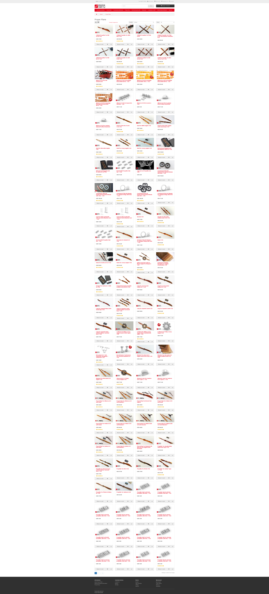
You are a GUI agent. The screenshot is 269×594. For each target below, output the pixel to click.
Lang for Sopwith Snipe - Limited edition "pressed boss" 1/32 (102, 333)
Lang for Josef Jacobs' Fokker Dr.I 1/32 (163, 286)
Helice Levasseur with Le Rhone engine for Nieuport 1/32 (144, 264)
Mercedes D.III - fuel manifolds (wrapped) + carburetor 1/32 (102, 356)
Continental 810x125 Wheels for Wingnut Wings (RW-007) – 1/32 (165, 194)
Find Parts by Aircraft (136, 10)
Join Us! (170, 10)
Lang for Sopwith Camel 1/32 (165, 308)
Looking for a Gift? (151, 10)
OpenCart (101, 591)
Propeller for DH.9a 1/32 (143, 468)
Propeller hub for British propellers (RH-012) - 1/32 (144, 515)
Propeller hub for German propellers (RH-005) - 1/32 (123, 560)
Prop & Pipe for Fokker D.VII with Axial (165, 401)
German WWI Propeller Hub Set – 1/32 (103, 240)
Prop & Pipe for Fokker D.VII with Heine (103, 424)
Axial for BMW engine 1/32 (144, 125)
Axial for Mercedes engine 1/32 (103, 148)
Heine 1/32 (160, 240)
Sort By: (131, 22)
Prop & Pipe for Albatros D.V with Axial (103, 401)
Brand (101, 14)
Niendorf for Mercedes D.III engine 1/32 (103, 379)
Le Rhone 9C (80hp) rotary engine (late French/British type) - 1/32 (144, 333)
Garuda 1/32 (140, 216)
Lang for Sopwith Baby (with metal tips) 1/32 (103, 309)
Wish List (158, 584)
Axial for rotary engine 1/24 (124, 148)
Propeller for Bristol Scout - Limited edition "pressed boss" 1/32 (103, 470)
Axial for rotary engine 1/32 (144, 148)
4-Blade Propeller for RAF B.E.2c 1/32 (102, 58)
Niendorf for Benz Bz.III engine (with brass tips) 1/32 (144, 355)
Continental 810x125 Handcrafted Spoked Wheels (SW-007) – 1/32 (144, 194)
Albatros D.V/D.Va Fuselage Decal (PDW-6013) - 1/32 (124, 81)
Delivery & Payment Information (101, 583)
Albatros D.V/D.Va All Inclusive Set (101, 81)
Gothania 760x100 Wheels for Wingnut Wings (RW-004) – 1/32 (144, 241)
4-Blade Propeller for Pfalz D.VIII (144, 35)
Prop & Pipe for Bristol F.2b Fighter (144, 401)
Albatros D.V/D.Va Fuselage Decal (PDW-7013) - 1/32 (144, 81)
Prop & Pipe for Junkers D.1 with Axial (103, 446)
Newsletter (158, 586)
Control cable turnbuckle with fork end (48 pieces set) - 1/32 (124, 218)
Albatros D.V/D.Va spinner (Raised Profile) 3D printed (103, 126)
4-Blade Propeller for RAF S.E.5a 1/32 (143, 58)
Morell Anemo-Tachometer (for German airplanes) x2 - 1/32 (124, 356)
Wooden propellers (101, 10)
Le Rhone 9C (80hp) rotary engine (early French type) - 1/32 (124, 333)
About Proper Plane (98, 582)
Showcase (144, 10)
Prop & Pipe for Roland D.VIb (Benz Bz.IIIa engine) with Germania (144, 447)
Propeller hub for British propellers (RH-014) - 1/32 (103, 538)
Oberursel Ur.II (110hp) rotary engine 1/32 (123, 379)
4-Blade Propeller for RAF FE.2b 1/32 (123, 58)
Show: (158, 22)
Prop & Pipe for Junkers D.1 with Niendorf (124, 446)
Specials (137, 586)
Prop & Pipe (109, 10)
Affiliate (137, 584)
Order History (159, 583)
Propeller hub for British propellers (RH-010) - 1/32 (103, 515)
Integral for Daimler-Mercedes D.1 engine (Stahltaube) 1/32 (163, 264)
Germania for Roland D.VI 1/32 (123, 240)
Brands (137, 582)
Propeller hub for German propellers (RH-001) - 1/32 (164, 538)
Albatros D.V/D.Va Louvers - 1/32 (144, 103)
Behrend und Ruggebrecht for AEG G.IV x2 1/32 (103, 171)
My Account (158, 582)
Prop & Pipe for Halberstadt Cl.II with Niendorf (165, 424)
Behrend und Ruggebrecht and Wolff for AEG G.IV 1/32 (165, 148)
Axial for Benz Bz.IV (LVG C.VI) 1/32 (123, 126)
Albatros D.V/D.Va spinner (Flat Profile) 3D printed (164, 103)
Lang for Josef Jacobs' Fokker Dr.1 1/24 (143, 286)
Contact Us (117, 582)
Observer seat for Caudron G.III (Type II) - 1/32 (165, 379)
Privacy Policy (97, 584)
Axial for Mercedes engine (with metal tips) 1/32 (164, 126)
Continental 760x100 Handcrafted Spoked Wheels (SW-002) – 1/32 (165, 172)
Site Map (116, 584)
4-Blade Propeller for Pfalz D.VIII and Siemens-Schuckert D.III (165, 36)
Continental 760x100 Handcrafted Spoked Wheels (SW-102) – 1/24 (103, 194)
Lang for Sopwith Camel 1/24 (144, 308)
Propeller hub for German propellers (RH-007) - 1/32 (164, 560)
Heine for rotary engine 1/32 (124, 262)
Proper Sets (127, 10)
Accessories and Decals (118, 10)
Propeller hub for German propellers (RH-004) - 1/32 (103, 560)
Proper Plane (108, 14)
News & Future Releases (162, 10)
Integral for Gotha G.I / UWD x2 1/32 (103, 286)
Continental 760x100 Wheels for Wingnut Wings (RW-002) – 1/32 (124, 194)
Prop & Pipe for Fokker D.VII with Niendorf (124, 424)
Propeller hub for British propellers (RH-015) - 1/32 (123, 538)
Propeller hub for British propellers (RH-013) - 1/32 (164, 515)
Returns (116, 583)
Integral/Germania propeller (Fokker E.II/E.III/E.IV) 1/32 (124, 286)
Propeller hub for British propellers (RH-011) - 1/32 (123, 515)
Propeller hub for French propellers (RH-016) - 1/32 (144, 538)
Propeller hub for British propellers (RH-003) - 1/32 (164, 492)
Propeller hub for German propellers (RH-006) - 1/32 (144, 560)
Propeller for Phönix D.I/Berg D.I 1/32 (103, 492)
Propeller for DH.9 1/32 (123, 468)
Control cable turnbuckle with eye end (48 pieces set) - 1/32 (103, 218)
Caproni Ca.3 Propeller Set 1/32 (144, 171)
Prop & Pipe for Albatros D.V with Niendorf (124, 401)
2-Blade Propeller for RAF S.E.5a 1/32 (102, 35)
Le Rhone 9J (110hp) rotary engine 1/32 (165, 332)
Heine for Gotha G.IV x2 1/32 (103, 262)
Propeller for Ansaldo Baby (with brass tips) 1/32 (165, 446)
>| (102, 573)
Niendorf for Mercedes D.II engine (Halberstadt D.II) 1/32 (165, 356)
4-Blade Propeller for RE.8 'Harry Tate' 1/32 (164, 58)
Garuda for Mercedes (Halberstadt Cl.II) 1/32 (164, 217)
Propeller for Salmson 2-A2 (124, 492)
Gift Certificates (139, 583)
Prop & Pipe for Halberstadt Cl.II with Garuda (144, 424)
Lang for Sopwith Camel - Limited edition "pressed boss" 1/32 (123, 310)
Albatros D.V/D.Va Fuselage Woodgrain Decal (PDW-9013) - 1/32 (103, 104)
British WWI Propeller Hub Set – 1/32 (123, 171)
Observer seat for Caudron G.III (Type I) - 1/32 (144, 379)
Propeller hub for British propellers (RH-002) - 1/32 (144, 492)
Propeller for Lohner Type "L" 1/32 (164, 469)
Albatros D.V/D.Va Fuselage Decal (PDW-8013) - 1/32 (165, 81)
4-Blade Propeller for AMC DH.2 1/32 (123, 35)
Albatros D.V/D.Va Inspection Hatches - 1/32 (124, 103)
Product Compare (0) (113, 22)
